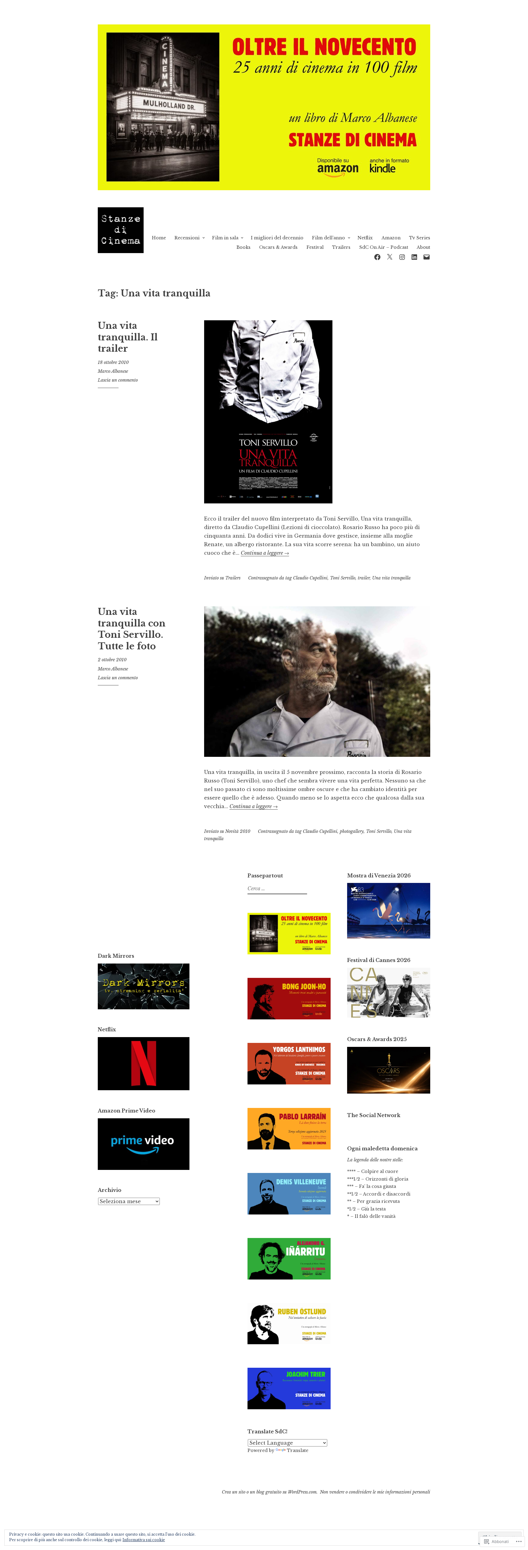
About (423, 247)
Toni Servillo (342, 578)
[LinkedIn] (414, 256)
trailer (364, 578)
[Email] (426, 256)
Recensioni (187, 238)
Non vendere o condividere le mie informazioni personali (375, 1492)
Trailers (341, 247)
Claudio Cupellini (310, 578)
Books (244, 247)
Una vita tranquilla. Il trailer (128, 337)
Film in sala (225, 238)
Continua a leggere (265, 553)
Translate (297, 1450)
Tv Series (419, 238)
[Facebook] (377, 256)
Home (159, 238)
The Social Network (373, 1115)
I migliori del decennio (277, 238)
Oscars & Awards (278, 247)
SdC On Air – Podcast (383, 247)
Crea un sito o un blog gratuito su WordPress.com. (270, 1492)
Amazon (391, 238)
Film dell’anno (328, 238)
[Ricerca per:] (277, 888)
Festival (315, 247)
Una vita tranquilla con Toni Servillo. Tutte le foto (132, 629)
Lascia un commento (118, 380)
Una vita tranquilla (391, 578)
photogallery (352, 831)
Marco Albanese (113, 371)
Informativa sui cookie (144, 1539)
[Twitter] (389, 256)
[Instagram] (402, 256)
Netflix (365, 238)
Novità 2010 (237, 831)
